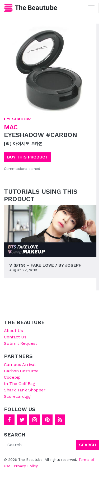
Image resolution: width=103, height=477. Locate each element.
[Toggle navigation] (91, 8)
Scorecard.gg (17, 396)
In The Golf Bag (19, 383)
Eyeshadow (17, 118)
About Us (13, 330)
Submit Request (20, 343)
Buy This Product (27, 157)
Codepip (12, 377)
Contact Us (15, 336)
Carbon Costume (21, 370)
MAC (11, 127)
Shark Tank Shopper (24, 389)
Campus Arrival (20, 364)
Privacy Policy (26, 466)
